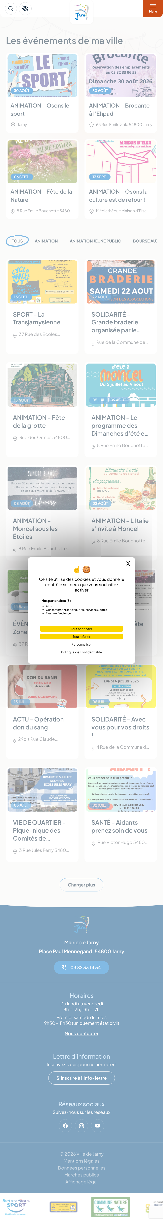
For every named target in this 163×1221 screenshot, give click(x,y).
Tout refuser (81, 636)
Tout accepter (81, 629)
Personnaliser (82, 644)
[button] (25, 8)
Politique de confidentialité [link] (81, 652)
